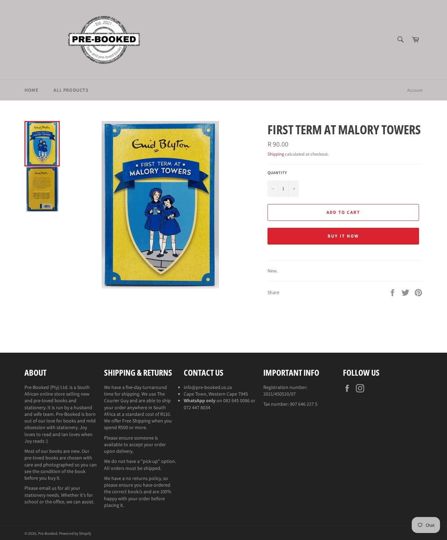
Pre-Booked (47, 533)
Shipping (276, 154)
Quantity (277, 172)
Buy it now (343, 236)
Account (415, 90)
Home (31, 90)
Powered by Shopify (75, 533)
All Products (70, 90)
